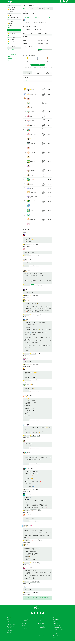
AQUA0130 (32, 120)
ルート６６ (27, 19)
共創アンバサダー (41, 628)
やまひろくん (33, 89)
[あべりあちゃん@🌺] (28, 206)
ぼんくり (31, 188)
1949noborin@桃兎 (33, 219)
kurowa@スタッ (27, 567)
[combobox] (37, 81)
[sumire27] (28, 111)
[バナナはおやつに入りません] (28, 215)
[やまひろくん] (28, 89)
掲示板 (9, 621)
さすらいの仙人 (32, 134)
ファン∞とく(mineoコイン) (58, 629)
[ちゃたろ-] (28, 125)
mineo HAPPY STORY (57, 627)
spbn (31, 166)
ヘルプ (48, 8)
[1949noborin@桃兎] (28, 219)
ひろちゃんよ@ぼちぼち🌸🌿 (35, 200)
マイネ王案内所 (41, 633)
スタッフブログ (10, 630)
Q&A (9, 619)
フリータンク (25, 617)
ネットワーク (40, 619)
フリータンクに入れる (26, 619)
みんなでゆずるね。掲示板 (27, 628)
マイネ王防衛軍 (56, 619)
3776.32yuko (32, 170)
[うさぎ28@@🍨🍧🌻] (28, 103)
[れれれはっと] (28, 94)
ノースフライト (32, 152)
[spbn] (24, 289)
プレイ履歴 (42, 8)
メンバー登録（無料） (42, 597)
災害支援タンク (25, 621)
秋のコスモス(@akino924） (35, 196)
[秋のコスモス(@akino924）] (28, 196)
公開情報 (40, 617)
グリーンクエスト (42, 635)
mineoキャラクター (41, 621)
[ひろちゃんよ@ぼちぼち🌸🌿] (24, 495)
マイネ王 (40, 620)
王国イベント (56, 633)
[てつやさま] (28, 175)
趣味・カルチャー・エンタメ (11, 624)
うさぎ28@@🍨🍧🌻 (28, 384)
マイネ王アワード (57, 625)
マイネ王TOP (10, 617)
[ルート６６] (24, 20)
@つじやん (31, 161)
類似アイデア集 (10, 627)
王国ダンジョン (26, 8)
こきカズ (31, 116)
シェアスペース (25, 623)
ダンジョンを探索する (38, 65)
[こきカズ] (28, 116)
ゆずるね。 (25, 625)
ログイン (33, 597)
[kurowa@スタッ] (24, 567)
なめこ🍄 (32, 179)
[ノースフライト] (28, 152)
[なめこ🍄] (28, 180)
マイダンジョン (34, 8)
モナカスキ (32, 192)
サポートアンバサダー (41, 626)
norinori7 (32, 138)
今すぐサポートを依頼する (42, 627)
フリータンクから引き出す (27, 620)
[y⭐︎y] (28, 107)
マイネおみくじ (56, 630)
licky (30, 184)
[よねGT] (24, 545)
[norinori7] (28, 138)
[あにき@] (28, 98)
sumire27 (31, 111)
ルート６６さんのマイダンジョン (30, 5)
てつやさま (31, 175)
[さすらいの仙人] (28, 134)
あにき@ (27, 358)
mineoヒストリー (57, 623)
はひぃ (31, 129)
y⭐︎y (30, 107)
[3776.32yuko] (28, 170)
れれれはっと (32, 94)
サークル (9, 632)
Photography (56, 621)
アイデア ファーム (11, 626)
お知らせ (55, 637)
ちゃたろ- (31, 125)
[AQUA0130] (28, 120)
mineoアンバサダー (42, 623)
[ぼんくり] (28, 188)
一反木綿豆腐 (33, 143)
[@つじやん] (28, 162)
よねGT (31, 210)
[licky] (28, 184)
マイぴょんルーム (57, 635)
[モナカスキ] (28, 192)
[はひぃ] (28, 130)
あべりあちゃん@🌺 (33, 205)
